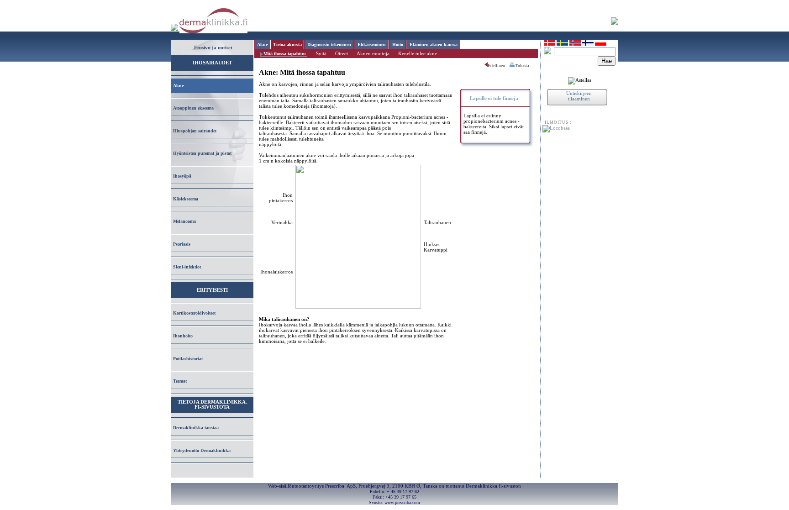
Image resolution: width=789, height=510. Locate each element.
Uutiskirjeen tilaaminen (579, 95)
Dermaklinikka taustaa (196, 427)
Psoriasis (181, 244)
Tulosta (522, 65)
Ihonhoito (183, 335)
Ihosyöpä (182, 176)
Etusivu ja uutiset (213, 47)
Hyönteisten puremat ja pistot (202, 153)
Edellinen (496, 65)
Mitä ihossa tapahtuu (284, 53)
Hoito (397, 44)
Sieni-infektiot (187, 266)
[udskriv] (512, 65)
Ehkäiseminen (372, 44)
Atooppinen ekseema (193, 107)
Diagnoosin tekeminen (329, 44)
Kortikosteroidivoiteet (194, 312)
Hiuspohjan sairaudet (194, 130)
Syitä (321, 53)
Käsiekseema (185, 198)
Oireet (341, 53)
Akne (178, 85)
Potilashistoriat (188, 358)
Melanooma (184, 221)
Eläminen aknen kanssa (434, 44)
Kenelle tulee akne (417, 53)
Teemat (180, 381)
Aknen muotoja (373, 53)
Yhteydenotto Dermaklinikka (202, 450)
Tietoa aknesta (287, 44)
